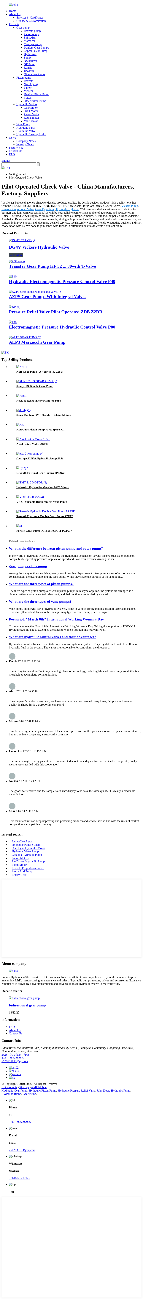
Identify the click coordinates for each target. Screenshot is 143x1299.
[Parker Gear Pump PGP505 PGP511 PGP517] (19, 525)
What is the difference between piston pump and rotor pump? (56, 548)
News (12, 137)
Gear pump (23, 27)
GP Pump (29, 64)
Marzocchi (30, 40)
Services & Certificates (29, 17)
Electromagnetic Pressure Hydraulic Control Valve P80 (62, 327)
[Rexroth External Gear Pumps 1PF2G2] (22, 468)
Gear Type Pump (45, 209)
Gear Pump (29, 1093)
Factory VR (16, 147)
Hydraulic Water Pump (25, 851)
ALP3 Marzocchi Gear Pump (37, 342)
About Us (14, 14)
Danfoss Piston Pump (36, 94)
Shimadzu (30, 37)
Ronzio (28, 67)
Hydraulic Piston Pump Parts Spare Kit (40, 429)
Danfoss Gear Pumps (36, 47)
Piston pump (23, 77)
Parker (27, 87)
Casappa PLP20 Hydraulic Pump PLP (39, 458)
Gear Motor (31, 107)
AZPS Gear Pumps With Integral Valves (47, 296)
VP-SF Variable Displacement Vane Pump (41, 501)
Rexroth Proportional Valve (17, 209)
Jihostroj (29, 70)
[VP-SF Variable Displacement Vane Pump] (30, 497)
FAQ (12, 154)
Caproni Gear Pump (35, 50)
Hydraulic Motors (26, 104)
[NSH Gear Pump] (21, 366)
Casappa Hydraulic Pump (27, 854)
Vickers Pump (129, 205)
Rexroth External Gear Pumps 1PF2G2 (40, 472)
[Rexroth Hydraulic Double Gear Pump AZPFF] (45, 511)
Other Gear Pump (34, 74)
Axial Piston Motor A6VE (32, 444)
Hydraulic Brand (11, 1093)
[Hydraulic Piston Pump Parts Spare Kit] (20, 424)
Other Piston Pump (35, 101)
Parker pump (31, 34)
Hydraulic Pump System (26, 844)
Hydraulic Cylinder (67, 209)
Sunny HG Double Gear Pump (34, 386)
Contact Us (15, 151)
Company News (26, 141)
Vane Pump (23, 124)
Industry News (25, 144)
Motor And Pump (22, 871)
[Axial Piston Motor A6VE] (33, 439)
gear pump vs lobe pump (28, 566)
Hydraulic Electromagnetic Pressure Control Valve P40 (62, 281)
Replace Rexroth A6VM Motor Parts (38, 400)
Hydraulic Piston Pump (42, 1090)
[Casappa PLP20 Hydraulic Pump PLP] (29, 453)
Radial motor (31, 117)
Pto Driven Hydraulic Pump (28, 861)
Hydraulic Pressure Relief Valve (76, 1090)
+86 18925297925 (12, 1057)
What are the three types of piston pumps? (41, 584)
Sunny (27, 57)
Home (12, 10)
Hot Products (9, 1087)
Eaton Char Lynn (22, 841)
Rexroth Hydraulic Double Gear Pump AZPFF (44, 516)
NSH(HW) (30, 60)
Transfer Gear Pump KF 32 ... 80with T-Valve (52, 266)
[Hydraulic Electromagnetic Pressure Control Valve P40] (13, 276)
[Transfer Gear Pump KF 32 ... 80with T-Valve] (17, 261)
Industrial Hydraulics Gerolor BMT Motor (42, 487)
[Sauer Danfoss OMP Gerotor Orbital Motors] (23, 410)
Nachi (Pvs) (31, 84)
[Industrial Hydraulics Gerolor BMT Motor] (31, 482)
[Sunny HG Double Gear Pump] (36, 381)
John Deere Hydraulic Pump (113, 1090)
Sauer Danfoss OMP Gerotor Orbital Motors (43, 415)
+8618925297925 (19, 1178)
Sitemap (24, 1087)
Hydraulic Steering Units (31, 134)
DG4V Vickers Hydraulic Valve (39, 247)
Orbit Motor (31, 111)
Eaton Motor (19, 864)
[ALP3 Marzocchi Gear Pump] (25, 337)
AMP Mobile (39, 1087)
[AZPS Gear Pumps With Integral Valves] (35, 291)
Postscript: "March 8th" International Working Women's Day (56, 619)
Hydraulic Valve (26, 131)
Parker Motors (20, 858)
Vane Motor (31, 121)
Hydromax (30, 54)
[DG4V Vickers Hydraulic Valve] (22, 240)
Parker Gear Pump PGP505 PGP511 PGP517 (44, 530)
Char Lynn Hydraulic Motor (28, 848)
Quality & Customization (31, 20)
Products (14, 24)
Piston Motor (31, 114)
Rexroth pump (32, 30)
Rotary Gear (19, 874)
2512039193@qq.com (14, 1061)
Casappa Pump (33, 44)
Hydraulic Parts (25, 127)
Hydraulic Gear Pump (14, 1090)
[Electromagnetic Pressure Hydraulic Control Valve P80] (13, 322)
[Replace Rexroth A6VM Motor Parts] (21, 395)
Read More (16, 255)
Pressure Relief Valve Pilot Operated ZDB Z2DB (55, 311)
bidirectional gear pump (27, 1005)
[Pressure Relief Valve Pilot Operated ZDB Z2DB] (14, 306)
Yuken (27, 97)
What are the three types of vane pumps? (40, 601)
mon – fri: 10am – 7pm (15, 1054)
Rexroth (28, 80)
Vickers (28, 91)
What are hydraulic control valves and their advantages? (52, 637)
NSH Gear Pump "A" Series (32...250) (39, 371)
